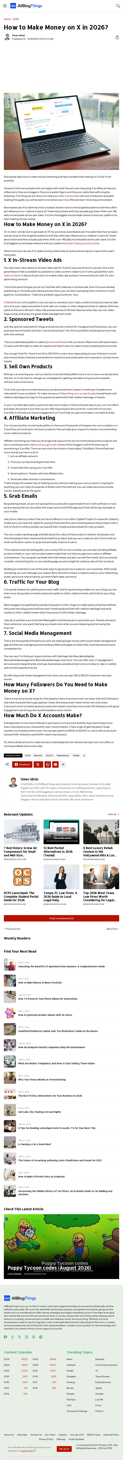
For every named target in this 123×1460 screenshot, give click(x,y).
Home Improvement (106, 1364)
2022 (16, 1370)
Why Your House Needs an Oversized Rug (42, 1079)
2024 (16, 1364)
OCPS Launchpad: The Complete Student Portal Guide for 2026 (21, 896)
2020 (16, 1376)
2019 (44, 1376)
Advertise (22, 1434)
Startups (71, 1399)
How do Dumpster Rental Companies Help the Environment (51, 1047)
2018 (16, 1382)
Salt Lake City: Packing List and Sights (39, 1111)
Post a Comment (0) (61, 918)
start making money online (83, 243)
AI (96, 1370)
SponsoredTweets (56, 342)
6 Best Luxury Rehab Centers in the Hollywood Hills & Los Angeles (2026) (98, 851)
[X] (38, 764)
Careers (63, 1434)
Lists (69, 1405)
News (69, 1359)
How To (49, 755)
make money (65, 195)
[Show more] (63, 764)
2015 (44, 1388)
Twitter (76, 755)
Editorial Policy (111, 1434)
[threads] (33, 1337)
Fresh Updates (76, 1439)
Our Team (50, 1434)
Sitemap (61, 1439)
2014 (16, 1393)
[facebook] (5, 1337)
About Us (9, 1434)
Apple (98, 1388)
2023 (44, 1364)
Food (98, 1405)
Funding (71, 1382)
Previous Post (13, 928)
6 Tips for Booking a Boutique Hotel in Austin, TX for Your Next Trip (56, 1128)
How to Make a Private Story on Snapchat (41, 1176)
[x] (19, 1337)
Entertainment (103, 1382)
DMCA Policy (93, 1434)
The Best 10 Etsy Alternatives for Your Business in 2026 (50, 1095)
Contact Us (36, 1434)
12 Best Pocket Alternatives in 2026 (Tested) (58, 851)
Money (70, 1388)
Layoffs (99, 1399)
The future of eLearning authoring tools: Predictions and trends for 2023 (60, 1160)
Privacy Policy (46, 1439)
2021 (44, 1370)
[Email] (55, 764)
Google (99, 1393)
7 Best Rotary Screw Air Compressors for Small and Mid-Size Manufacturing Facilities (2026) (21, 851)
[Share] (116, 37)
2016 (16, 1388)
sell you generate (47, 444)
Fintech (99, 1411)
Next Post (112, 928)
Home (7, 19)
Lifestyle (71, 1364)
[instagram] (26, 1337)
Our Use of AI (77, 1434)
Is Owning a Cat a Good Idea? (34, 1144)
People (70, 1393)
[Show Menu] (5, 6)
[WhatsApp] (48, 764)
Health (70, 1370)
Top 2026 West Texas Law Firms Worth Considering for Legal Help (98, 896)
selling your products (78, 393)
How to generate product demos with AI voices (45, 1015)
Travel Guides (102, 1376)
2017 (44, 1382)
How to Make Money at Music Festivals (40, 982)
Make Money (63, 755)
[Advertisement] (61, 66)
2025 (44, 1359)
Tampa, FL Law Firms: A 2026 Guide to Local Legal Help (60, 896)
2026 (16, 19)
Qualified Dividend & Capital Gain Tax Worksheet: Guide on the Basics (58, 1031)
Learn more (27, 1450)
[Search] (118, 6)
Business (38, 755)
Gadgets (71, 1376)
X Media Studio (12, 302)
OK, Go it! (64, 1449)
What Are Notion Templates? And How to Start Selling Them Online (56, 1063)
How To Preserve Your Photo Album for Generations (48, 998)
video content (12, 275)
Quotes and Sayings (77, 1411)
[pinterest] (40, 1337)
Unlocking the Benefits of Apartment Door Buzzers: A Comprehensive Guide (61, 966)
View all (112, 814)
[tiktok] (12, 1337)
